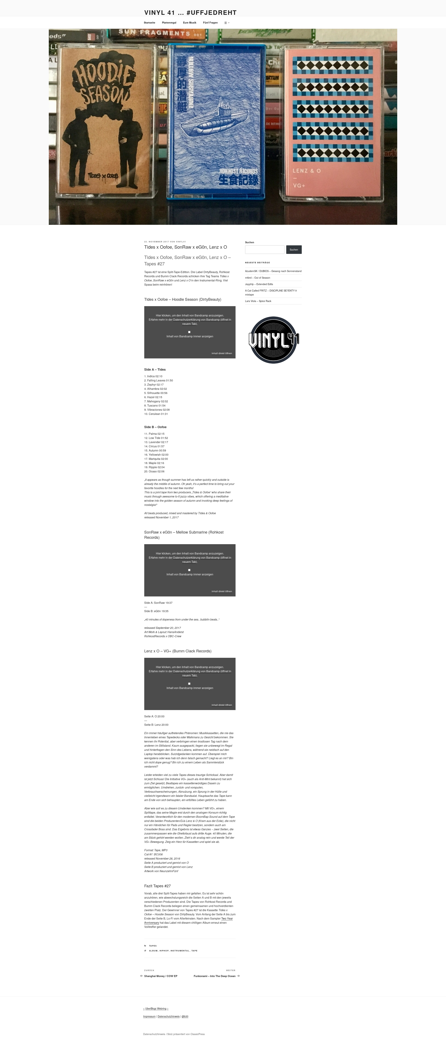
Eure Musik (189, 22)
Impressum (149, 1016)
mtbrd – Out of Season (257, 277)
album (153, 950)
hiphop (164, 950)
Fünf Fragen (210, 22)
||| (226, 22)
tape (194, 950)
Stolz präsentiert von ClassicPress (186, 1034)
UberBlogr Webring (155, 1008)
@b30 (185, 1016)
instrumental (180, 950)
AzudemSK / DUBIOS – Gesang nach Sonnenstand (273, 271)
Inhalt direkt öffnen (222, 353)
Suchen (249, 242)
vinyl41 (181, 241)
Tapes (153, 945)
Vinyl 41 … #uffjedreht (190, 12)
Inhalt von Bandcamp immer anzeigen (190, 336)
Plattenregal (169, 22)
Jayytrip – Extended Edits (259, 284)
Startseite (149, 22)
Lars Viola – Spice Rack (258, 301)
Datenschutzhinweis (169, 1016)
